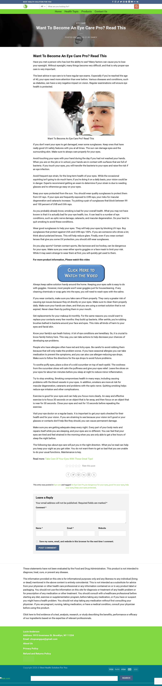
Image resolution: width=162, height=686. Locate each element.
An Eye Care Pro (78, 485)
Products (86, 11)
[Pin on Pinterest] (78, 474)
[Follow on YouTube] (132, 2)
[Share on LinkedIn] (89, 474)
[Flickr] (134, 2)
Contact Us (101, 11)
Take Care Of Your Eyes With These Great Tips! (69, 458)
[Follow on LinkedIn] (129, 2)
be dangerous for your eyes (96, 485)
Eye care (81, 23)
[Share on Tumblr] (94, 474)
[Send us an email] (124, 2)
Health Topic (71, 11)
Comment (41, 507)
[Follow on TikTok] (118, 2)
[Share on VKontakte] (83, 474)
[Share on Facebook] (68, 474)
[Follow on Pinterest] (126, 2)
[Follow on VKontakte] (137, 2)
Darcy (94, 37)
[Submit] (136, 6)
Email (70, 528)
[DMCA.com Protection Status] (28, 658)
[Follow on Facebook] (113, 2)
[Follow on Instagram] (115, 2)
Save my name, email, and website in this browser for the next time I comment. (76, 541)
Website (102, 528)
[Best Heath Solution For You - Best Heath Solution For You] (29, 6)
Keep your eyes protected (85, 488)
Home (58, 11)
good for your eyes (117, 485)
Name (39, 528)
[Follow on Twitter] (121, 2)
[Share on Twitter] (73, 474)
